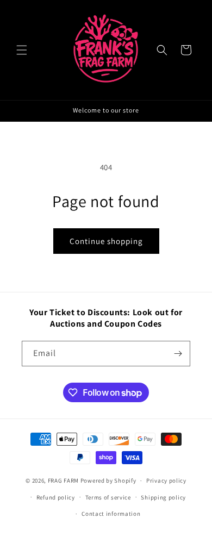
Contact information (111, 513)
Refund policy (55, 497)
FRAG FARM (63, 480)
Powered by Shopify (108, 480)
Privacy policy (166, 480)
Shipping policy (163, 497)
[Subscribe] (178, 353)
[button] (22, 50)
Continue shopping (106, 241)
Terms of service (108, 497)
